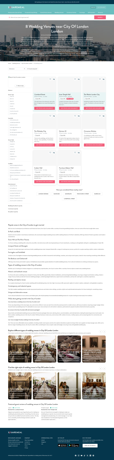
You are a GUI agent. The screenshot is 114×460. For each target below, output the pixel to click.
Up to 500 (63, 135)
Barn (11, 98)
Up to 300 (38, 98)
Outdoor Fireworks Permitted (17, 198)
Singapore (43, 442)
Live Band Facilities (14, 193)
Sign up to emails (90, 445)
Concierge (82, 12)
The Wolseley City (40, 131)
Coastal (11, 108)
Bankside (57, 194)
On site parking (13, 179)
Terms (26, 446)
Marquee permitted (14, 172)
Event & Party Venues (46, 12)
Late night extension (14, 127)
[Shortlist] (50, 79)
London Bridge (43, 194)
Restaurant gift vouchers (13, 440)
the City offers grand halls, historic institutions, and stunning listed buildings (57, 275)
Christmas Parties (71, 12)
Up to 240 (63, 98)
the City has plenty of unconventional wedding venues (53, 295)
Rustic (11, 154)
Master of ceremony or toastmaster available (20, 175)
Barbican (97, 194)
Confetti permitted (14, 122)
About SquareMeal (29, 440)
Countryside (13, 113)
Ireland (43, 440)
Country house (13, 111)
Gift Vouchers (91, 12)
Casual (11, 144)
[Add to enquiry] (53, 79)
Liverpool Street (69, 198)
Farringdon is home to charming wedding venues (28, 255)
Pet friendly (12, 135)
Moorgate (68, 194)
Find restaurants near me (14, 444)
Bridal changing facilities (15, 165)
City (11, 106)
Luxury (11, 149)
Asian (11, 96)
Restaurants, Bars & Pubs (15, 12)
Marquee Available (14, 195)
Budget (11, 141)
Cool (11, 146)
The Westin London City (92, 94)
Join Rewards (101, 7)
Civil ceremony (13, 120)
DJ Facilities (12, 188)
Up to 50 (38, 135)
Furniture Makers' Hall (66, 168)
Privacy (26, 448)
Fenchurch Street (83, 194)
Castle (11, 103)
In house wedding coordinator (17, 170)
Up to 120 (38, 172)
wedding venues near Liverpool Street (44, 249)
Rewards (100, 12)
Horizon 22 (62, 131)
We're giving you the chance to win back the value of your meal (57, 2)
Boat (11, 101)
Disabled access (13, 167)
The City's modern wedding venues (17, 289)
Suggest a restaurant (13, 446)
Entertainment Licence (15, 190)
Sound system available (15, 200)
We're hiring (27, 444)
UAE (42, 444)
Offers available (70, 98)
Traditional (12, 156)
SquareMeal (16, 7)
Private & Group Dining (31, 12)
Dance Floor (13, 185)
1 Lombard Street (39, 94)
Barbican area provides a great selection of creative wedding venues (50, 262)
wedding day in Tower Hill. (97, 243)
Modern (12, 151)
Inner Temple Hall (64, 94)
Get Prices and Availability (44, 108)
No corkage (12, 130)
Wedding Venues (59, 12)
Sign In (93, 7)
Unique (11, 159)
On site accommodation (15, 132)
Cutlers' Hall (38, 168)
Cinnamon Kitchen (90, 131)
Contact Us (27, 442)
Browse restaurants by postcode (15, 442)
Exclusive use (13, 125)
